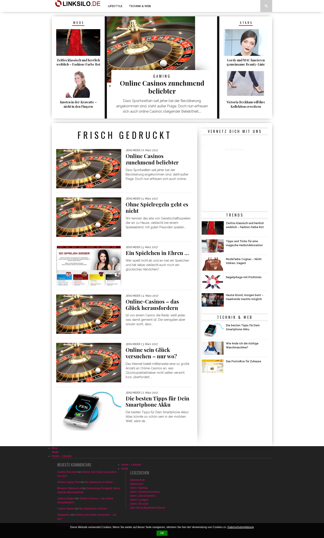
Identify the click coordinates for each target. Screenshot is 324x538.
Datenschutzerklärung (240, 527)
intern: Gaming (139, 487)
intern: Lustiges (139, 499)
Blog (54, 448)
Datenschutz (137, 479)
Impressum (136, 483)
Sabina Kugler (65, 498)
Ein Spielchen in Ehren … (100, 482)
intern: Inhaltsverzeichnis (145, 491)
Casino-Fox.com (67, 472)
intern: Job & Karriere (142, 495)
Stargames (63, 514)
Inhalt (55, 452)
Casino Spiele (65, 508)
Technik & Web (140, 6)
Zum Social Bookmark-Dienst (147, 507)
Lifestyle (115, 6)
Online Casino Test (68, 482)
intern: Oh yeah (139, 503)
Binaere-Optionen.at (69, 488)
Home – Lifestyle (62, 456)
